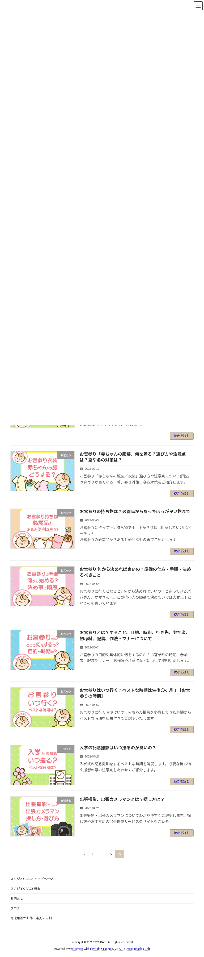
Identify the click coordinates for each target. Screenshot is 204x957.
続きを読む (182, 436)
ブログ (15, 908)
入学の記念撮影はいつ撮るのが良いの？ (118, 747)
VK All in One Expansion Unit (132, 948)
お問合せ (16, 898)
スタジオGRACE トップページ (31, 879)
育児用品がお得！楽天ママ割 (31, 918)
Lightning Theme (101, 948)
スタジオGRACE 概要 (25, 889)
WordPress (76, 948)
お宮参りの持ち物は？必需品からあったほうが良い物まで (135, 511)
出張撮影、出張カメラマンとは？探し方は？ (122, 799)
